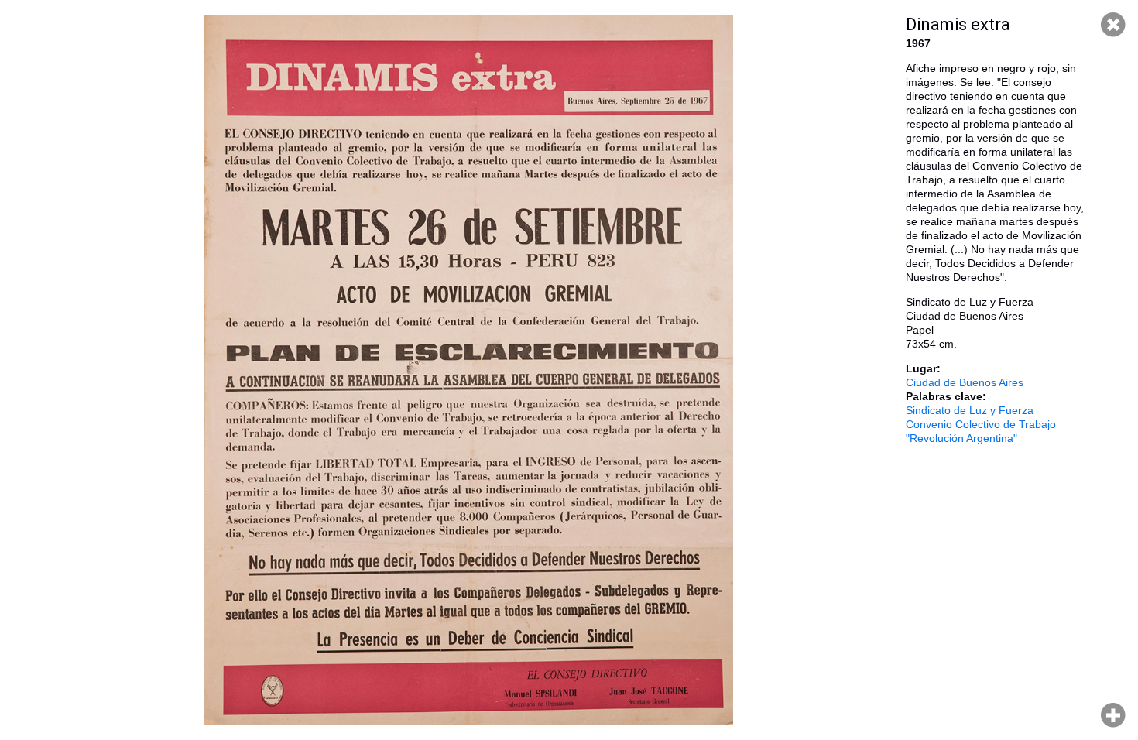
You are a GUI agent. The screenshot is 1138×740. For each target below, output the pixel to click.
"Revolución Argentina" (961, 438)
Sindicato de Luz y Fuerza (969, 410)
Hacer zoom (1113, 715)
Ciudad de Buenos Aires (964, 382)
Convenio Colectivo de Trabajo (981, 424)
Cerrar (1113, 25)
